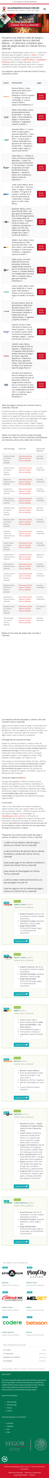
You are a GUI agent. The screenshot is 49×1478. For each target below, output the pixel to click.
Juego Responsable (20, 1475)
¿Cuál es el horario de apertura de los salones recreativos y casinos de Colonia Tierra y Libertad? (24, 854)
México (34, 55)
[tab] (24, 844)
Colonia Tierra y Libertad (23, 907)
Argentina (10, 1426)
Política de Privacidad (15, 1473)
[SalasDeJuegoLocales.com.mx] (21, 9)
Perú (8, 1429)
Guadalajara (41, 59)
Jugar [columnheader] (39, 83)
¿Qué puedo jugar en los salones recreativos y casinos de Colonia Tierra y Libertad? (24, 864)
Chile (8, 1432)
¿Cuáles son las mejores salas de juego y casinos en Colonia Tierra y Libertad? (22, 844)
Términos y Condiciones (32, 1473)
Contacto (32, 1475)
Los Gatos (24, 1350)
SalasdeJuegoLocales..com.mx (13, 816)
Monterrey (6, 62)
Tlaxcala (23, 1369)
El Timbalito (24, 1361)
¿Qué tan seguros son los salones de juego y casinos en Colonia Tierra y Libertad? (23, 890)
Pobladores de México (24, 1357)
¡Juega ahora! (41, 96)
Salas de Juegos (7, 1369)
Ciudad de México (28, 59)
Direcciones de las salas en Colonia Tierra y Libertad (25, 458)
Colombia (10, 1423)
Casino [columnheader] (6, 83)
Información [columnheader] (17, 83)
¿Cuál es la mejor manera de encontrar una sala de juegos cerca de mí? (23, 881)
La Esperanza (24, 1353)
